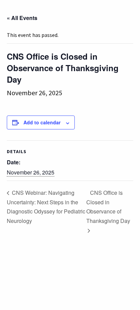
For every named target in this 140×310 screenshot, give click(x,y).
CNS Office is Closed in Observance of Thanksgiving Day (108, 207)
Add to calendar (41, 122)
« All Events (22, 18)
